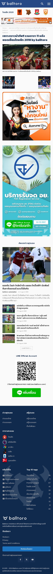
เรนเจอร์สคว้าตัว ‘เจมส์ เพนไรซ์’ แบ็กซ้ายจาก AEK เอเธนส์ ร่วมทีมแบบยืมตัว (33, 326)
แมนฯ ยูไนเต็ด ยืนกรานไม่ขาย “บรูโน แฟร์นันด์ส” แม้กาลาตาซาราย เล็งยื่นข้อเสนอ (32, 316)
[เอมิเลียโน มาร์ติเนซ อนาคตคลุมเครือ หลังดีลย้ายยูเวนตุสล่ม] (8, 309)
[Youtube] (32, 559)
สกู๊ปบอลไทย (31, 418)
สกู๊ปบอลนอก (31, 422)
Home (4, 28)
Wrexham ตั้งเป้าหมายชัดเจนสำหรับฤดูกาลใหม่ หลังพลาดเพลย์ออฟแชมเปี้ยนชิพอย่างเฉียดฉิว (33, 338)
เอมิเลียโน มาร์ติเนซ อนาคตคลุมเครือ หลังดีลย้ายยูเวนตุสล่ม (33, 306)
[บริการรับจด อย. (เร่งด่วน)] (26, 235)
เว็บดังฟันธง (30, 426)
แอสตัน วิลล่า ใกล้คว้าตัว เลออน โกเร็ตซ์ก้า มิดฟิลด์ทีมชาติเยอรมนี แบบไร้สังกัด (25, 287)
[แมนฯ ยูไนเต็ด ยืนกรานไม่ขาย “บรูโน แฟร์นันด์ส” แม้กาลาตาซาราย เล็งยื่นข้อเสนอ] (8, 318)
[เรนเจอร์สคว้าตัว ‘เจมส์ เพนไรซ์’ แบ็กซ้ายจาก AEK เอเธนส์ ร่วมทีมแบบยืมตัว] (8, 328)
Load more (26, 348)
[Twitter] (26, 559)
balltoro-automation (9, 292)
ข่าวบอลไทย (6, 418)
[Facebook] (20, 559)
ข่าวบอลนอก (6, 281)
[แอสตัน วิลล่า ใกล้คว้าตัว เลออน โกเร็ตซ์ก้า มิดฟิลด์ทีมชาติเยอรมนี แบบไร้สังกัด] (26, 264)
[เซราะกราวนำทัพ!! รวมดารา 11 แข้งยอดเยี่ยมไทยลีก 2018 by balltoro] (26, 69)
